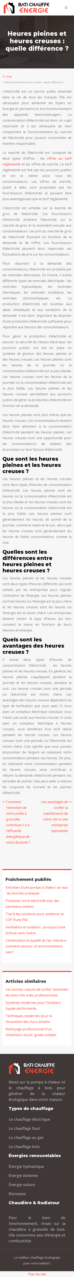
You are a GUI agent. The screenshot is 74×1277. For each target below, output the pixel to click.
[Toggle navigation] (66, 8)
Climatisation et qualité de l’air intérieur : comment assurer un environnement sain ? (37, 946)
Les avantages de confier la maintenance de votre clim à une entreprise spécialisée (54, 816)
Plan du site (37, 1274)
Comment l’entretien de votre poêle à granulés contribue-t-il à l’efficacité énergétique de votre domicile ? (18, 822)
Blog (9, 76)
